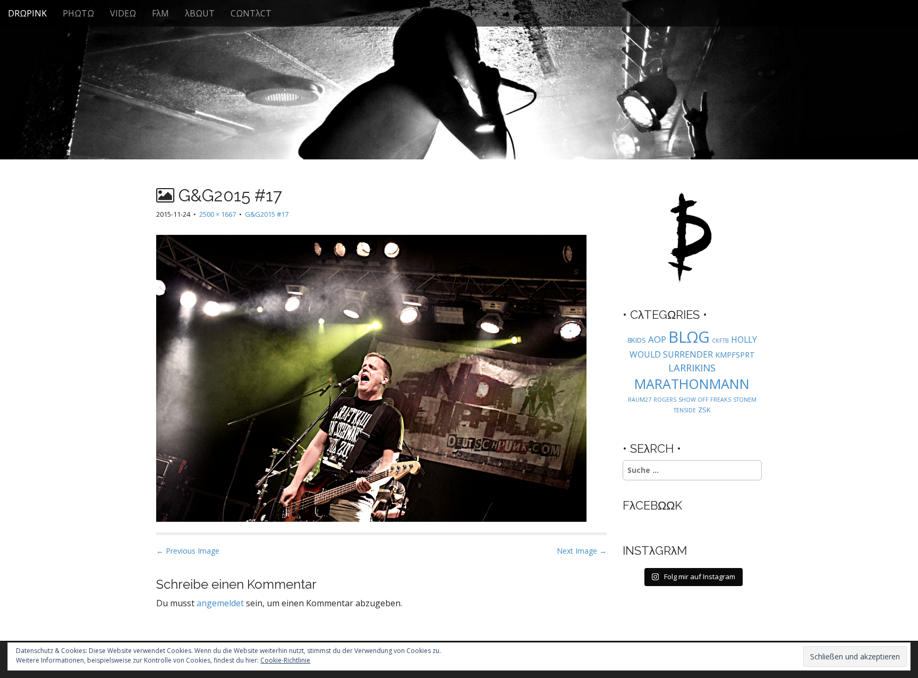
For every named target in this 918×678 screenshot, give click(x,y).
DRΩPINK (27, 13)
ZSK (704, 409)
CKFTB (720, 340)
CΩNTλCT (251, 13)
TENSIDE (685, 410)
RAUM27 (639, 399)
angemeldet (220, 603)
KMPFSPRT (735, 355)
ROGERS (664, 399)
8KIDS (636, 340)
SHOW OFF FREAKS (704, 399)
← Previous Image (187, 551)
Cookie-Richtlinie (285, 660)
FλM (160, 13)
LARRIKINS (692, 367)
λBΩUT (200, 13)
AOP (657, 339)
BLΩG (689, 337)
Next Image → (582, 551)
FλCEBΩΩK (652, 505)
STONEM (744, 399)
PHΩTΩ (78, 13)
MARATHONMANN (692, 384)
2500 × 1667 (217, 214)
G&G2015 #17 (266, 214)
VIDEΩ (123, 13)
